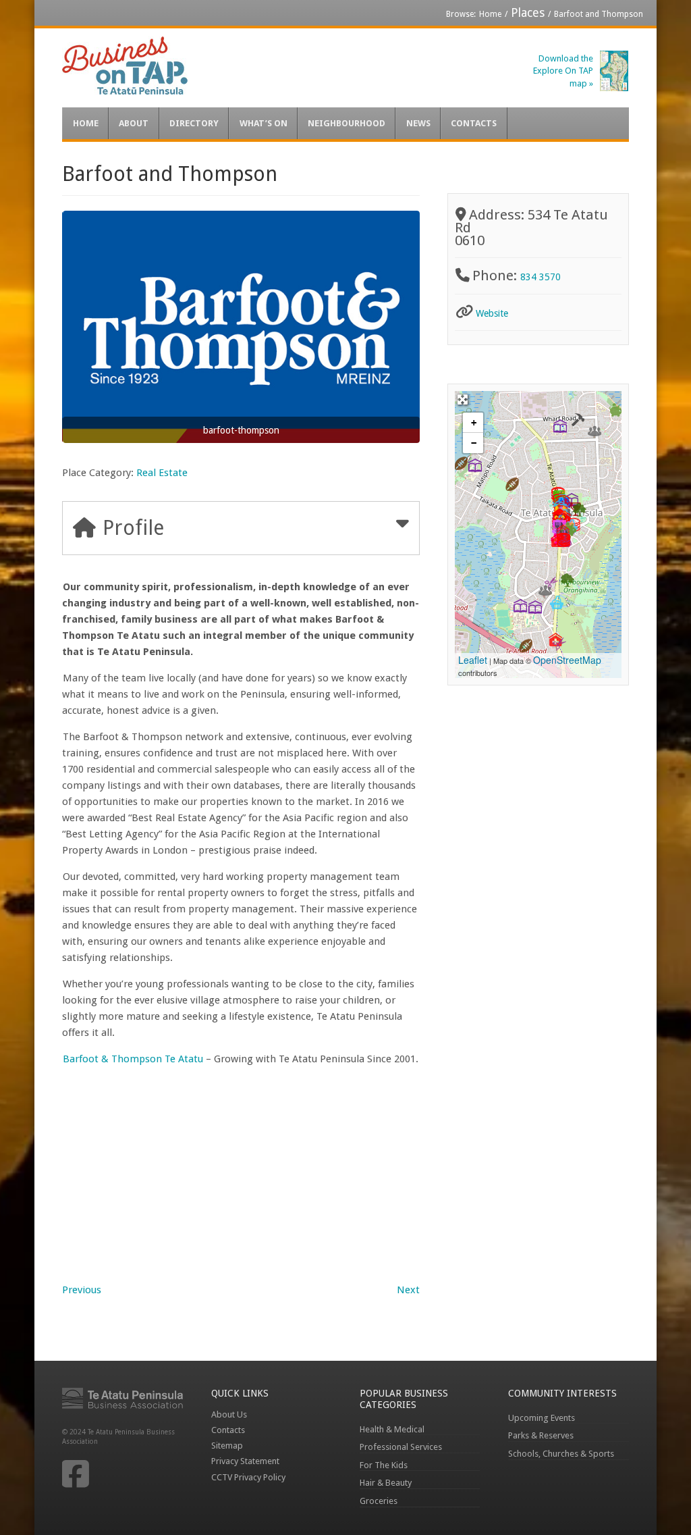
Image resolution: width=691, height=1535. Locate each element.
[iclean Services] (577, 419)
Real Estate (162, 473)
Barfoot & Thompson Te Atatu (133, 1059)
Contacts (474, 123)
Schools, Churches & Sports (561, 1454)
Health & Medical (392, 1429)
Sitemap (227, 1445)
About (133, 123)
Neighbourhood (346, 123)
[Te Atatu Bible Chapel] (594, 431)
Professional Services (401, 1447)
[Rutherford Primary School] (535, 607)
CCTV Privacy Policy (248, 1477)
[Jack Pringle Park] (579, 510)
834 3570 (540, 276)
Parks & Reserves (541, 1435)
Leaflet (472, 660)
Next (408, 1290)
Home (490, 14)
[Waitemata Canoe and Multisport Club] (461, 463)
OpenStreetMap (567, 660)
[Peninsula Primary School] (560, 426)
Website (492, 313)
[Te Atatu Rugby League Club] (525, 645)
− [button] (473, 443)
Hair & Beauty (386, 1483)
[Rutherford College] (520, 606)
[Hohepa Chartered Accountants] (616, 410)
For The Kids (384, 1465)
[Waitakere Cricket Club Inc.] (512, 484)
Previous (81, 1290)
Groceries (378, 1501)
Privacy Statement (245, 1461)
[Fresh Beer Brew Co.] (556, 602)
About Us (229, 1414)
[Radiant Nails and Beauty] (559, 644)
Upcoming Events (541, 1418)
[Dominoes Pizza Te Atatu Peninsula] (563, 540)
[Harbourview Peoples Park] (567, 580)
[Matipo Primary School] (475, 465)
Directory (194, 123)
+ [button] (473, 422)
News (418, 123)
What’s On (263, 123)
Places (528, 13)
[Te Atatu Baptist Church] (545, 590)
